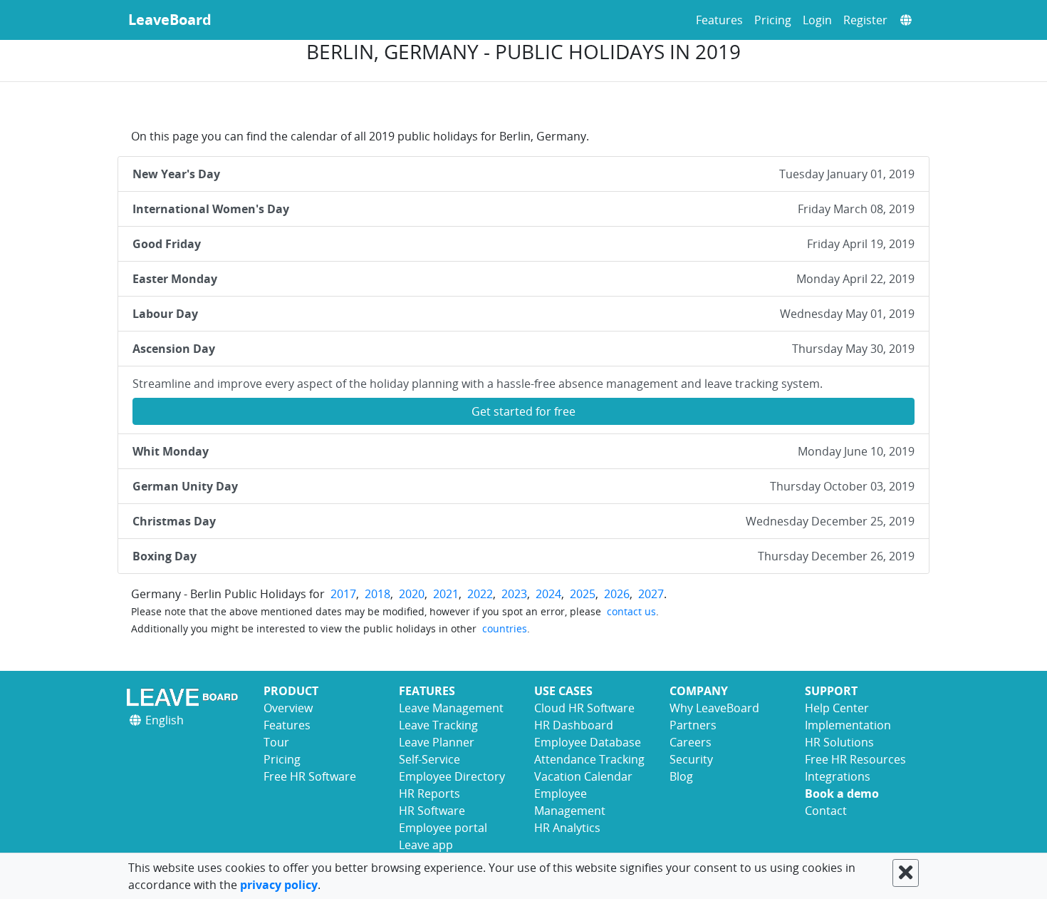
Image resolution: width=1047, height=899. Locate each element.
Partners (693, 725)
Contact (826, 810)
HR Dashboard (573, 725)
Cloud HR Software (584, 708)
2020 (411, 594)
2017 (343, 594)
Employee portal (443, 828)
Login (817, 20)
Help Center (837, 708)
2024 (548, 594)
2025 (582, 594)
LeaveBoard (170, 19)
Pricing (772, 20)
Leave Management (451, 708)
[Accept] (905, 873)
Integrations (837, 776)
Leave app (426, 845)
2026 (617, 594)
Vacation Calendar (583, 776)
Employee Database (587, 742)
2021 (446, 594)
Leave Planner (436, 742)
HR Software (432, 810)
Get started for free (523, 411)
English (163, 720)
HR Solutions (839, 742)
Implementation (848, 725)
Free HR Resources (855, 759)
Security (691, 759)
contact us (631, 611)
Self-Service (429, 759)
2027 (651, 594)
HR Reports (429, 793)
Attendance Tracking (589, 759)
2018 (377, 594)
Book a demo (842, 793)
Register (865, 20)
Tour (276, 742)
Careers (691, 742)
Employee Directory (452, 776)
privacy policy (279, 885)
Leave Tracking (438, 725)
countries (504, 628)
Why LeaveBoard (714, 708)
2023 (514, 594)
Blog (681, 776)
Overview (288, 708)
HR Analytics (567, 828)
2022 (480, 594)
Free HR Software (310, 776)
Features (719, 20)
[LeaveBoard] (185, 697)
